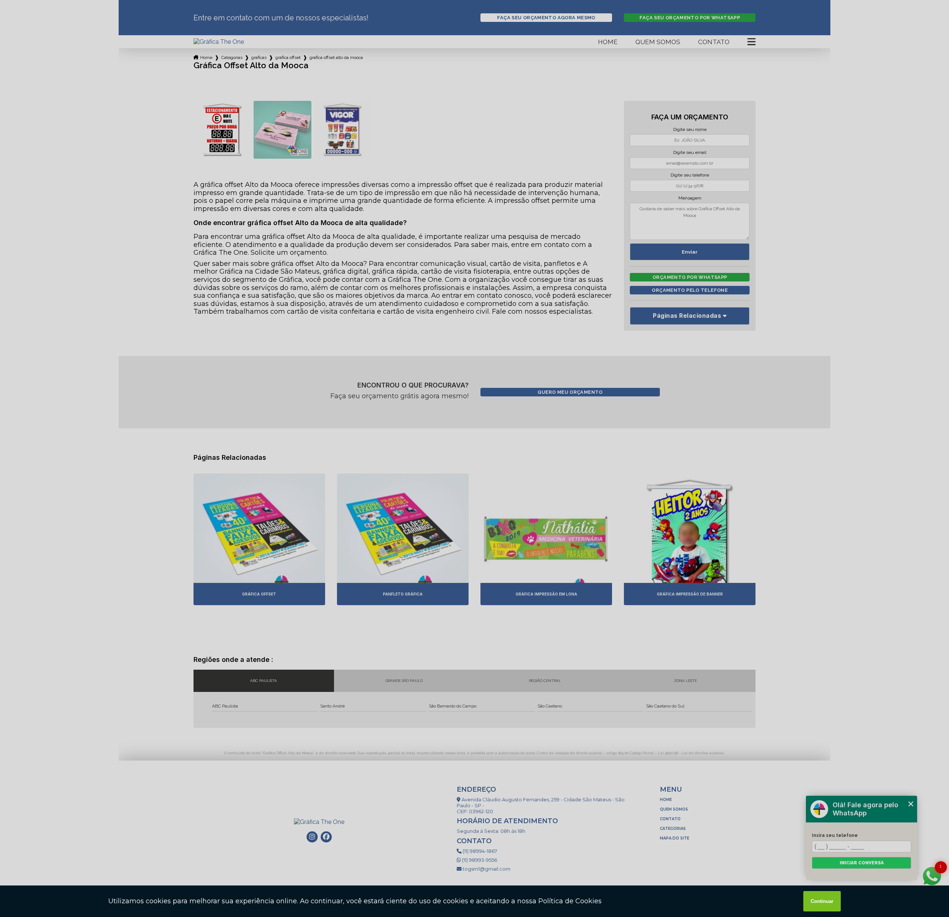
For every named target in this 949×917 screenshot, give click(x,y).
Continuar (822, 901)
